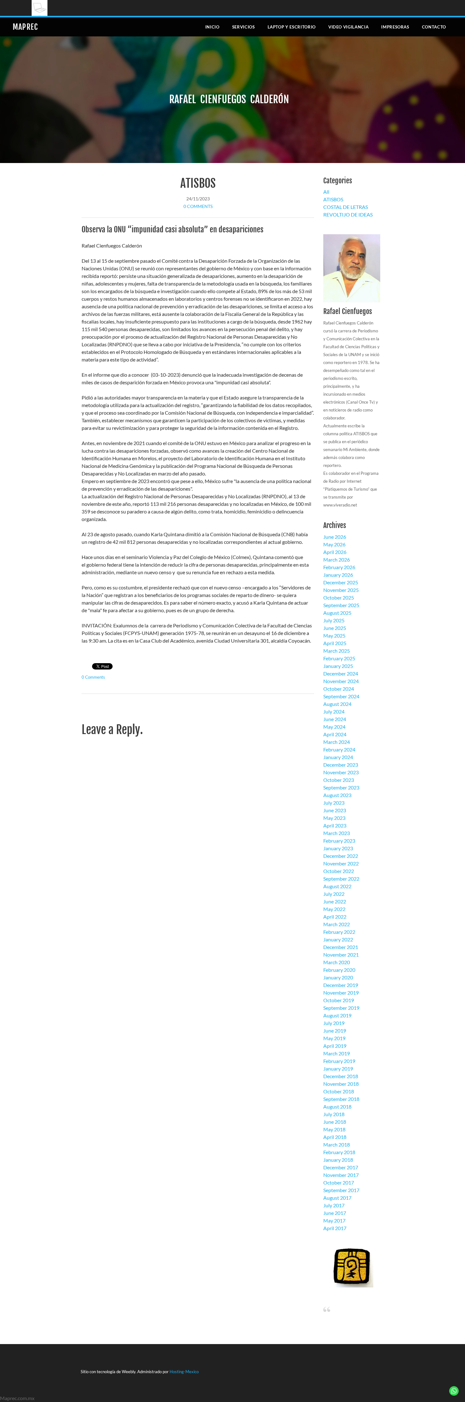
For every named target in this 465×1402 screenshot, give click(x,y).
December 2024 (340, 673)
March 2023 (336, 833)
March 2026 (336, 559)
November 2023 (341, 772)
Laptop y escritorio (292, 26)
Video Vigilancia (348, 26)
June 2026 (334, 537)
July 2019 (333, 1023)
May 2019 (334, 1038)
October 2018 (338, 1091)
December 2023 (340, 765)
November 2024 (341, 681)
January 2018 (338, 1160)
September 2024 (341, 696)
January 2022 (338, 939)
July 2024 (333, 711)
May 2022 (334, 909)
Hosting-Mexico (184, 1371)
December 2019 (340, 985)
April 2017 (334, 1228)
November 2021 (341, 955)
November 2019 (341, 993)
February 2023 (339, 841)
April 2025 (334, 643)
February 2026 (339, 567)
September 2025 (341, 605)
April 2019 (334, 1046)
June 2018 (334, 1122)
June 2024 (334, 719)
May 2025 (334, 635)
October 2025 (338, 597)
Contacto (434, 26)
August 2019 (337, 1015)
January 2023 (338, 848)
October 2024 (338, 689)
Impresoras (395, 26)
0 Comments (198, 206)
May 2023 (334, 818)
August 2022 (337, 886)
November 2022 (341, 863)
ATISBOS (198, 183)
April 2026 (334, 552)
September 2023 (341, 787)
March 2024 (336, 742)
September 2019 (341, 1008)
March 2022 (336, 924)
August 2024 (337, 704)
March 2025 (336, 651)
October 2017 (338, 1182)
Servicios (243, 26)
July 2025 (333, 620)
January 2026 (338, 575)
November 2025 (341, 590)
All (326, 192)
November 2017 (341, 1175)
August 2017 (337, 1198)
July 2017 (333, 1205)
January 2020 (338, 977)
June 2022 (334, 901)
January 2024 (338, 757)
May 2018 (334, 1129)
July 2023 (333, 803)
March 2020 (336, 962)
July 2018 (333, 1114)
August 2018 (337, 1106)
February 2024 (339, 749)
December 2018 (340, 1076)
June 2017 (334, 1213)
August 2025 (337, 613)
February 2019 (339, 1061)
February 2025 (339, 658)
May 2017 (334, 1220)
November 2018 (341, 1084)
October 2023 (338, 780)
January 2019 (338, 1069)
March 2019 (336, 1053)
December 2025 (340, 582)
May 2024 (334, 727)
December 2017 (340, 1167)
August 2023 (337, 795)
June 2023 (334, 810)
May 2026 (334, 544)
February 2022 (339, 932)
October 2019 (338, 1000)
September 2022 (341, 879)
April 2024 (334, 734)
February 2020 (339, 970)
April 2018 (334, 1137)
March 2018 (336, 1144)
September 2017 (341, 1190)
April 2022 (334, 917)
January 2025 (338, 666)
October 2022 (338, 871)
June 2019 (334, 1031)
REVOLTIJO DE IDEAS (348, 214)
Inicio (212, 26)
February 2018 (339, 1152)
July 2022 (333, 894)
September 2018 (341, 1099)
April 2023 (334, 825)
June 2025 (334, 628)
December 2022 (340, 856)
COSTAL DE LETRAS (345, 207)
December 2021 (340, 947)
